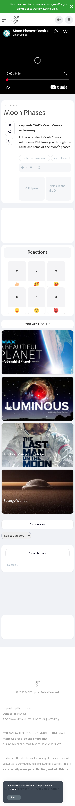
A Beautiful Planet (17, 361)
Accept (14, 797)
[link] (9, 141)
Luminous (11, 408)
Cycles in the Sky (57, 188)
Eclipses (32, 188)
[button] (6, 20)
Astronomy (10, 105)
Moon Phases (60, 158)
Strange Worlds (15, 501)
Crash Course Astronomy (35, 158)
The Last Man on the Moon (24, 454)
